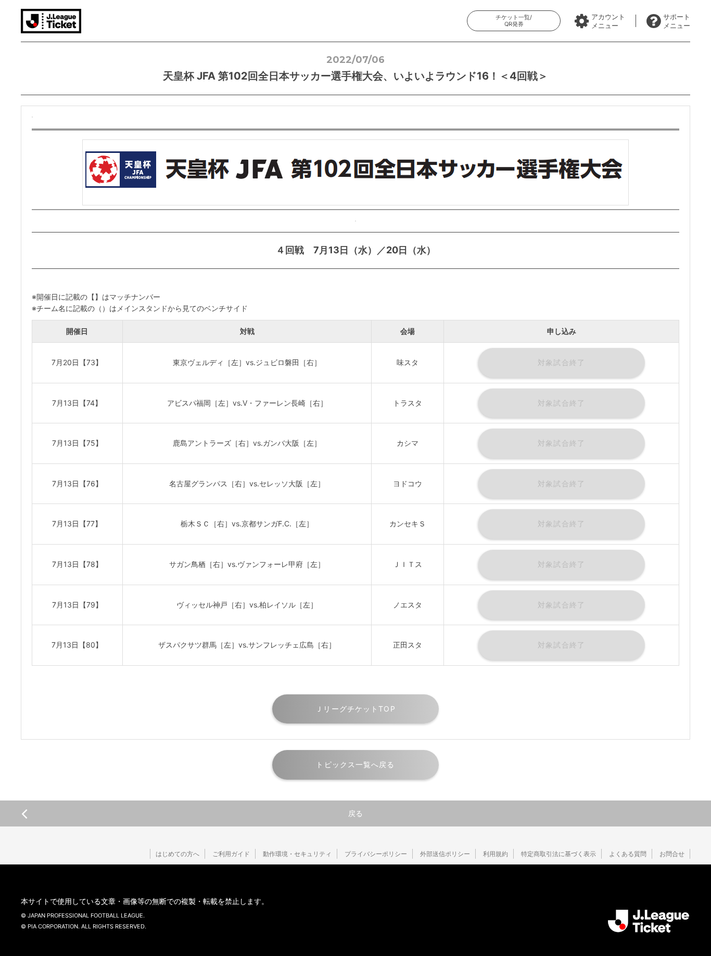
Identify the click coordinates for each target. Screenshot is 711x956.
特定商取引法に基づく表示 (558, 854)
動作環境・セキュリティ (297, 854)
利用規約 (495, 854)
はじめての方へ (177, 854)
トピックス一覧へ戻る (355, 764)
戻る (355, 813)
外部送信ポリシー (445, 854)
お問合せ (671, 854)
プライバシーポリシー (376, 854)
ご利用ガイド (231, 854)
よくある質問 (627, 854)
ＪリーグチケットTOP (355, 708)
